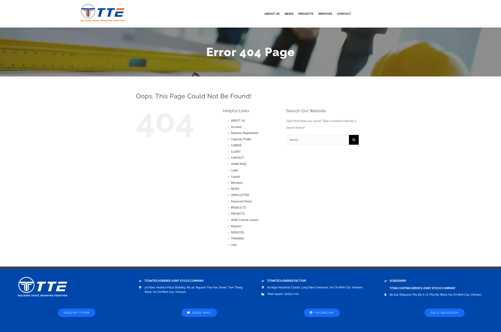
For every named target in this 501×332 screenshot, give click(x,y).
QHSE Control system (245, 220)
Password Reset (241, 201)
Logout (235, 176)
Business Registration (244, 133)
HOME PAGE (238, 164)
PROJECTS (238, 213)
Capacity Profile (241, 139)
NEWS (235, 188)
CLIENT (236, 151)
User (234, 244)
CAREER (236, 145)
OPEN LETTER (240, 195)
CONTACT (237, 157)
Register (236, 226)
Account (236, 126)
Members (237, 182)
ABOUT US (238, 120)
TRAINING (237, 238)
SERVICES (237, 232)
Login (234, 170)
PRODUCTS (238, 207)
